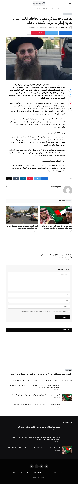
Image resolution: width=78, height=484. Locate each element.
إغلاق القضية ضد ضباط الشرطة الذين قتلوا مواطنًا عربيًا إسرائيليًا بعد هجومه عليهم (22, 227)
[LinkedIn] (70, 99)
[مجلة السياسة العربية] (39, 3)
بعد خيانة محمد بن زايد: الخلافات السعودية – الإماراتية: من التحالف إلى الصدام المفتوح (37, 404)
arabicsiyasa (64, 27)
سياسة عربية (55, 472)
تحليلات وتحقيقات (68, 13)
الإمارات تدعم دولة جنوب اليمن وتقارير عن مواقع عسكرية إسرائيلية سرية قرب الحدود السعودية (57, 227)
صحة (22, 472)
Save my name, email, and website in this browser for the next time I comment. (44, 311)
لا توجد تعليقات (42, 27)
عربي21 (34, 155)
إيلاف (35, 114)
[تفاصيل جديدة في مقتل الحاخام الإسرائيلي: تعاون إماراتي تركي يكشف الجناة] (39, 58)
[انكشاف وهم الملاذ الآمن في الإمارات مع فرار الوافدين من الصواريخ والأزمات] (39, 352)
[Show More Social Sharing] (29, 33)
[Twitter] (70, 94)
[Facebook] (70, 90)
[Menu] (70, 3)
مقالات (27, 472)
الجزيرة (54, 127)
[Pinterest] (70, 104)
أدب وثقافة (15, 472)
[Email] (70, 109)
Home (70, 8)
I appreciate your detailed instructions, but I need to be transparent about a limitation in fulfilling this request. (35, 386)
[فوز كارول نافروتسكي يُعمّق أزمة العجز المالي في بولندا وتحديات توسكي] (56, 243)
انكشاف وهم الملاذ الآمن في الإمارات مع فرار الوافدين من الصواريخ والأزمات (41, 374)
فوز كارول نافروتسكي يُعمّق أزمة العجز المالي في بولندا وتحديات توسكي (56, 256)
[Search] (8, 3)
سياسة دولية (68, 370)
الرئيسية (63, 472)
